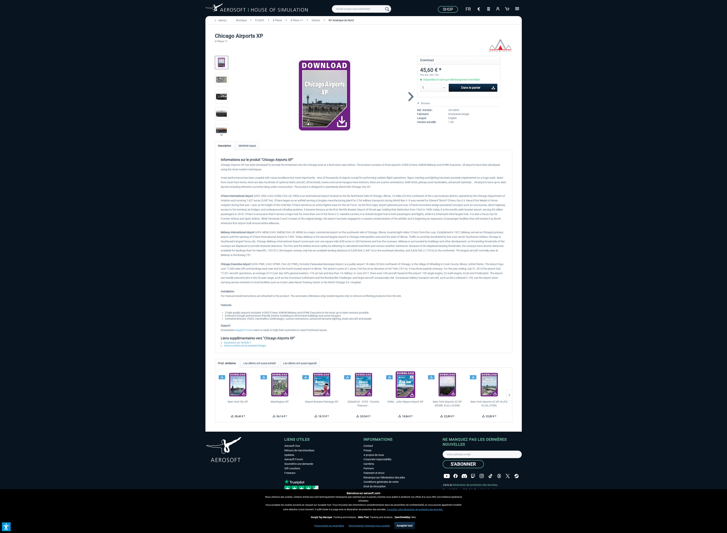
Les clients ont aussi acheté (259, 363)
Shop (448, 9)
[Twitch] (473, 476)
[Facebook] (455, 476)
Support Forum (244, 330)
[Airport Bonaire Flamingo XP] (322, 384)
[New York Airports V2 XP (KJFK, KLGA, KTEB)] (489, 384)
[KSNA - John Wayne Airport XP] (405, 384)
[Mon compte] (498, 8)
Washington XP (280, 401)
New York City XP (238, 401)
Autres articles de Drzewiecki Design (244, 345)
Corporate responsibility (378, 459)
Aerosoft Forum (293, 459)
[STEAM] (516, 476)
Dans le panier (470, 87)
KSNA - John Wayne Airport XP (405, 401)
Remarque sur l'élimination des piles (384, 477)
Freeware (289, 472)
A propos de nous (374, 454)
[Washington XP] (280, 384)
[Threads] (499, 476)
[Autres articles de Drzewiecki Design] (500, 45)
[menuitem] (361, 9)
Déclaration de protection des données (474, 484)
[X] (508, 476)
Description (224, 145)
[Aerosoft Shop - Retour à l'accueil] (256, 8)
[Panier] (507, 8)
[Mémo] (488, 8)
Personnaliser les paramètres (329, 525)
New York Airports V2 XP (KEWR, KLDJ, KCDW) (447, 403)
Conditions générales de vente (381, 481)
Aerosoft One (292, 445)
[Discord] (464, 476)
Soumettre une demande (298, 463)
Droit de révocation (375, 486)
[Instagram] (482, 476)
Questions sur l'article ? (237, 342)
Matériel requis (247, 145)
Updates (289, 454)
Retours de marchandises (299, 450)
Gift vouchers (292, 468)
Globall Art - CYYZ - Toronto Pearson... (363, 403)
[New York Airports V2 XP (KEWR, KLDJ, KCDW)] (447, 384)
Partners (369, 468)
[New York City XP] (238, 384)
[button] (6, 526)
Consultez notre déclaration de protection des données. (415, 509)
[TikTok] (490, 476)
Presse (367, 450)
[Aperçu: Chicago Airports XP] (221, 62)
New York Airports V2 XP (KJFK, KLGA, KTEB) (489, 403)
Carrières (369, 463)
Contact (368, 445)
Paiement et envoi (374, 472)
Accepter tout (405, 525)
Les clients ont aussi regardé (300, 363)
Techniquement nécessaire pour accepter (369, 525)
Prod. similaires (227, 363)
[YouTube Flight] (447, 476)
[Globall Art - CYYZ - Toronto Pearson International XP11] (363, 384)
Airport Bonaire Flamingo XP (321, 401)
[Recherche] (387, 9)
